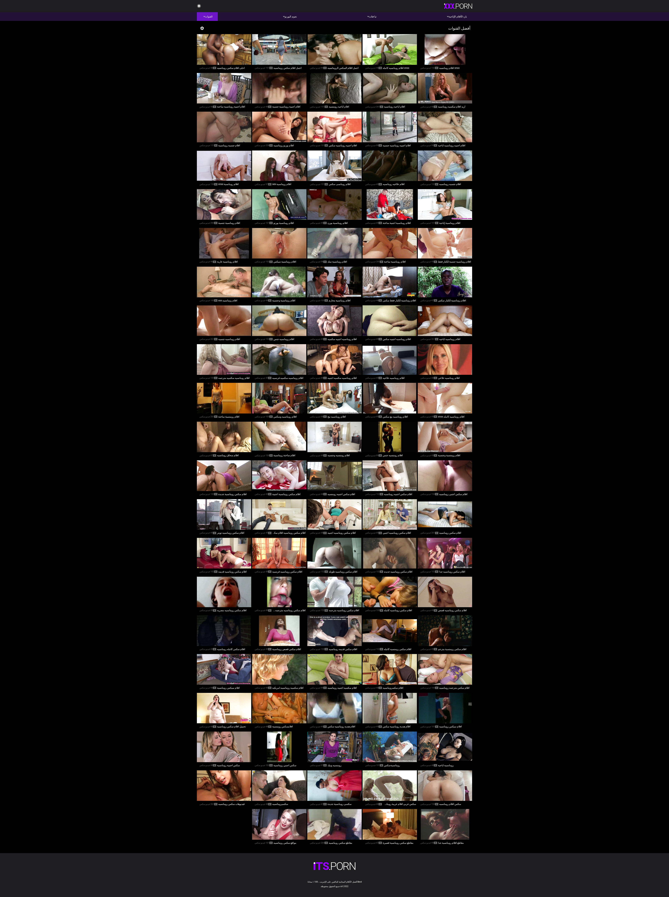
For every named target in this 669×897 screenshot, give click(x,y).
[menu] (334, 866)
